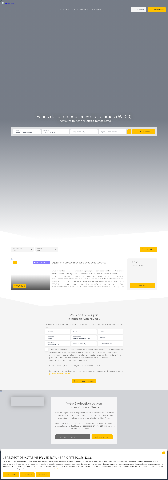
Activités (103, 338)
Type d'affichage (17, 248)
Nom (75, 332)
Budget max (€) (78, 132)
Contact (84, 9)
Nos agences (95, 9)
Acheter (66, 9)
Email (102, 332)
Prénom (50, 332)
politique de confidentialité (60, 374)
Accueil (57, 9)
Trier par (39, 248)
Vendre (75, 9)
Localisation (46, 131)
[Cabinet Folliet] (17, 9)
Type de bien (18, 131)
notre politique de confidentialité (45, 469)
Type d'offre (50, 336)
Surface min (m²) (106, 344)
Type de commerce (109, 132)
